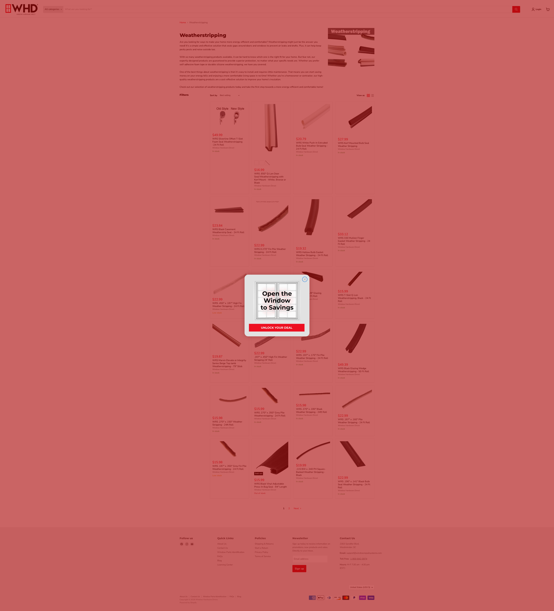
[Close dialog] (304, 279)
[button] (277, 305)
